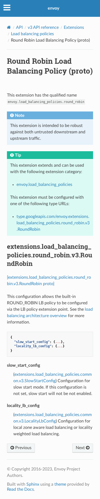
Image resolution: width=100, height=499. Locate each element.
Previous (22, 448)
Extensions (74, 27)
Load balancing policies (32, 34)
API (19, 27)
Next (81, 448)
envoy (53, 8)
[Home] (9, 27)
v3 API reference (43, 27)
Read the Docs (20, 489)
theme (60, 484)
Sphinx (32, 484)
